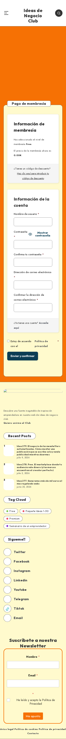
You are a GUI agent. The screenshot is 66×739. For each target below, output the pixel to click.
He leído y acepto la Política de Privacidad (35, 702)
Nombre (33, 656)
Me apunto (33, 716)
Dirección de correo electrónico (33, 274)
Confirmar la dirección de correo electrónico (29, 297)
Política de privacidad (41, 344)
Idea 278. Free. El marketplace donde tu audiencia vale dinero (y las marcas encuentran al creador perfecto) (39, 467)
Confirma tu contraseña (29, 254)
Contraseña (20, 234)
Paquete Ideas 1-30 (37, 511)
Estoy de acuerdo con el (35, 344)
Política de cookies (26, 729)
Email (33, 675)
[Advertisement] (33, 60)
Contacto (33, 733)
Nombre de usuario (26, 214)
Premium (15, 518)
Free (12, 511)
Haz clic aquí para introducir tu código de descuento (33, 176)
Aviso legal (7, 729)
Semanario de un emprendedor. (28, 526)
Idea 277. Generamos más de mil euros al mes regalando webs (39, 482)
